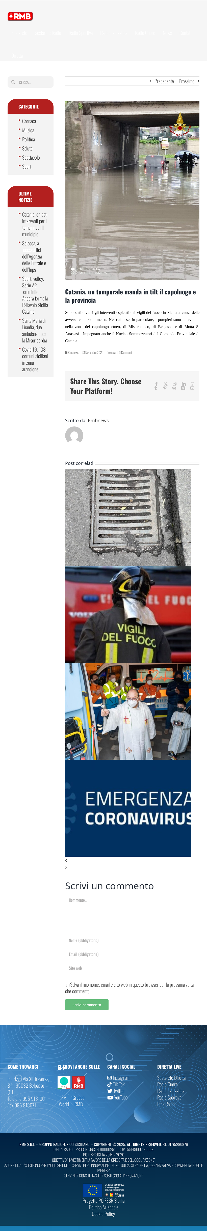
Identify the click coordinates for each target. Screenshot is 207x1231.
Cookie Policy (103, 1213)
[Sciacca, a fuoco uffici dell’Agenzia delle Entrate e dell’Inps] (128, 569)
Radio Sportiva (169, 1097)
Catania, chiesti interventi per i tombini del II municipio (34, 224)
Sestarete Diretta (171, 1077)
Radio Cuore (167, 1084)
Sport (26, 166)
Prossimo (186, 81)
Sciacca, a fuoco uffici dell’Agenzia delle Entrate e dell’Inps (34, 256)
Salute (27, 148)
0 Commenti (125, 352)
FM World (64, 1101)
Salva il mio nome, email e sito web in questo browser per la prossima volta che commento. (129, 988)
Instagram (120, 1077)
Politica (28, 139)
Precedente (164, 81)
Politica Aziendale (103, 1207)
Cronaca (111, 352)
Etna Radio (166, 1104)
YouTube (120, 1097)
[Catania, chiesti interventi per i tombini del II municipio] (128, 472)
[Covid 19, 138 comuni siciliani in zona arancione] (128, 763)
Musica (28, 130)
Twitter (118, 1090)
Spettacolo (31, 157)
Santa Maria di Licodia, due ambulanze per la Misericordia (34, 330)
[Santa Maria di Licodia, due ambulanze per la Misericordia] (128, 666)
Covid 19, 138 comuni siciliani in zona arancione (35, 359)
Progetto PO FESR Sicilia (103, 1200)
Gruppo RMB (78, 1101)
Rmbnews (73, 352)
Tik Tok (118, 1084)
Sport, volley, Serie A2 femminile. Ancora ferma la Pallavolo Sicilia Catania (35, 295)
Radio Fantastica (170, 1090)
